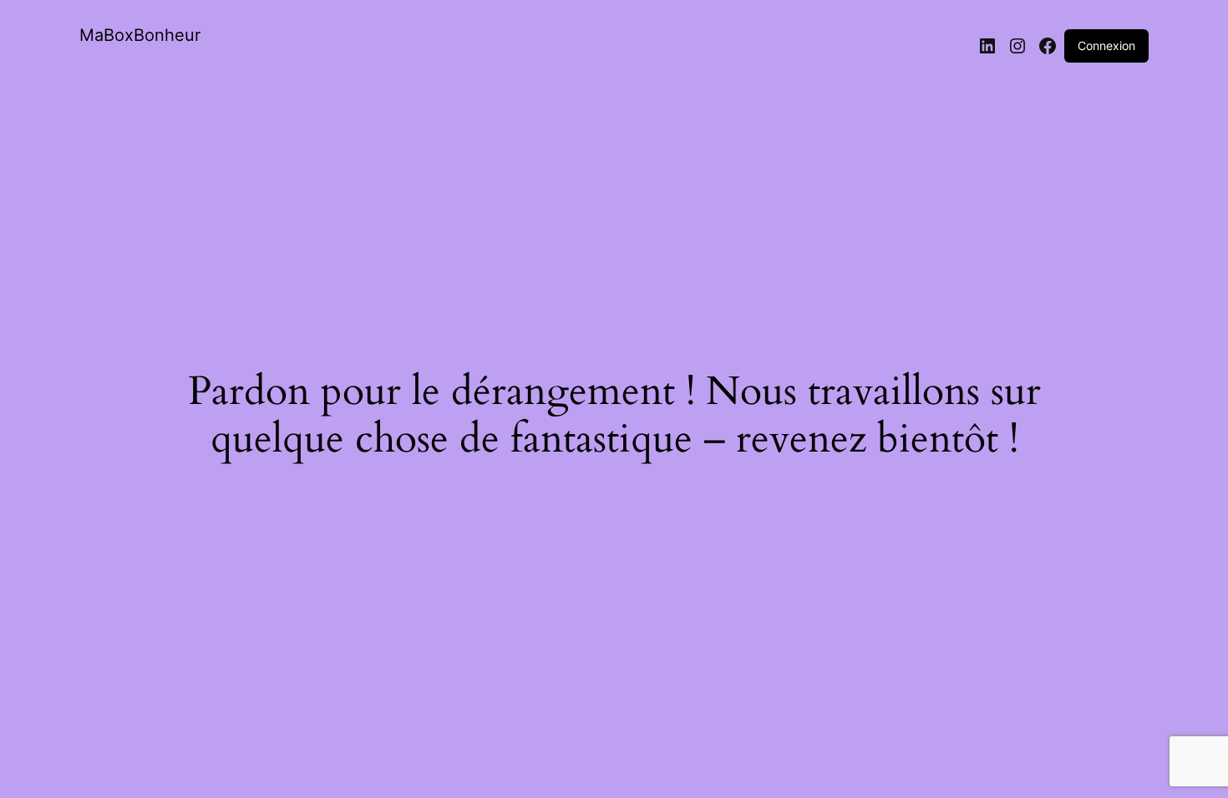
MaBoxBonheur (139, 35)
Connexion (1106, 45)
